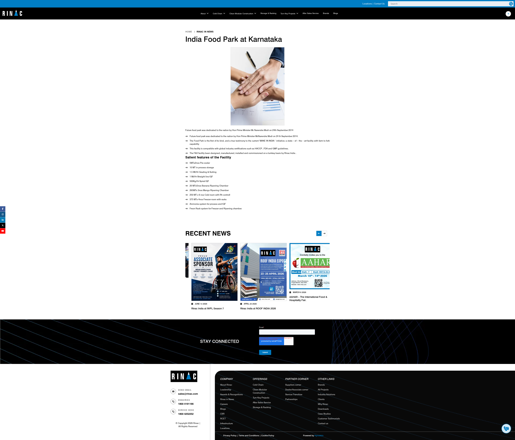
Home (188, 31)
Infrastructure (226, 423)
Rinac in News (227, 399)
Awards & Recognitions (231, 394)
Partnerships (291, 399)
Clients (321, 399)
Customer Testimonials (329, 418)
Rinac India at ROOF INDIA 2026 (231, 308)
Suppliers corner (293, 385)
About (203, 13)
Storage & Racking (268, 13)
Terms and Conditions (249, 436)
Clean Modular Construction (241, 13)
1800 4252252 (186, 413)
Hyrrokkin (318, 436)
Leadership (225, 389)
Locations (367, 3)
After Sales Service (311, 13)
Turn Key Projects (288, 13)
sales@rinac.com (188, 393)
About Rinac (226, 385)
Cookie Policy (267, 436)
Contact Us (379, 3)
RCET (223, 418)
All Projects (323, 389)
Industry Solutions (326, 394)
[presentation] (319, 233)
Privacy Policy (229, 436)
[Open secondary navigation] (508, 14)
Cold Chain (217, 13)
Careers (224, 404)
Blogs (335, 13)
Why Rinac (323, 404)
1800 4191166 (186, 403)
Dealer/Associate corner (296, 389)
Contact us (323, 423)
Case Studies (324, 413)
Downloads (323, 409)
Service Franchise (293, 394)
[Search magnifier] (511, 4)
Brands (326, 13)
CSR (222, 413)
